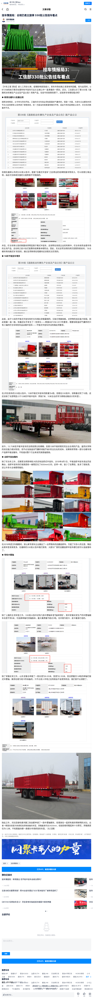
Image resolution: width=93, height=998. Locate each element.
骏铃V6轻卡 (66, 977)
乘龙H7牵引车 (67, 973)
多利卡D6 (11, 977)
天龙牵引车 (55, 973)
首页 (3, 982)
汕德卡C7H (35, 973)
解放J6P (5, 973)
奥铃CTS (56, 977)
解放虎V (47, 977)
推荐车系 (5, 970)
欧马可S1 (37, 977)
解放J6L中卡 (77, 977)
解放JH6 (45, 973)
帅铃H (29, 977)
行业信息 (10, 982)
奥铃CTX (21, 977)
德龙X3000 (24, 973)
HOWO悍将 (80, 973)
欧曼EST (14, 973)
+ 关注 (88, 20)
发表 (6, 954)
